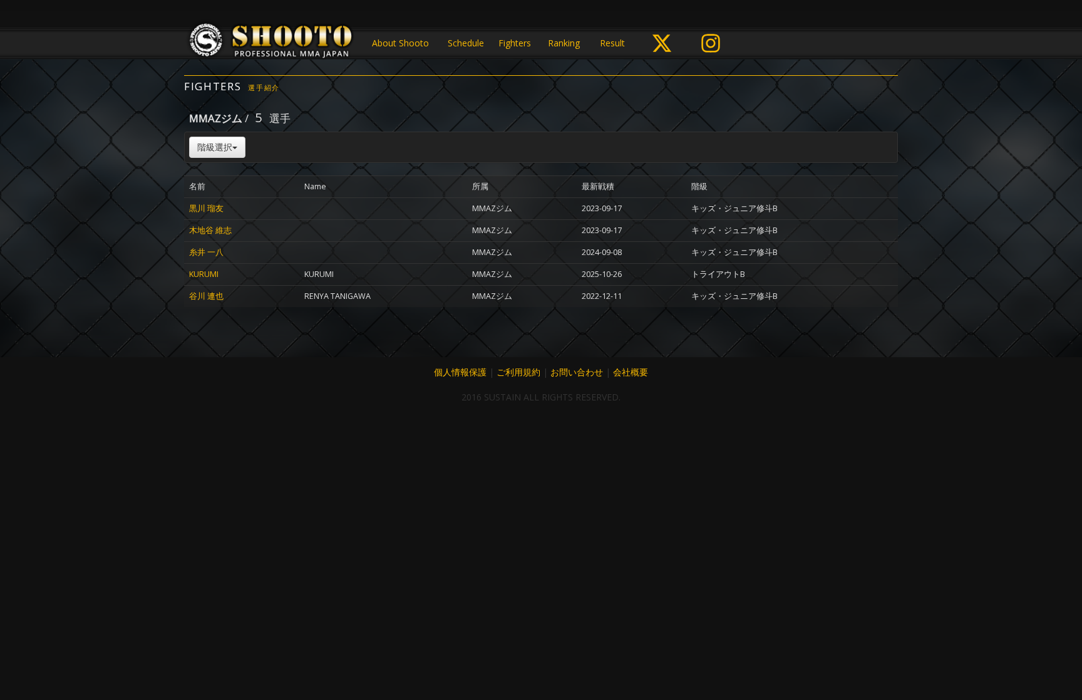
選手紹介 (264, 87)
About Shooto (400, 43)
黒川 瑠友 (206, 208)
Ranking (564, 43)
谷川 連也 (206, 296)
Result (612, 43)
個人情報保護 (460, 372)
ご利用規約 (518, 372)
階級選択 (214, 147)
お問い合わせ (576, 372)
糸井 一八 (206, 252)
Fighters (514, 43)
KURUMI (204, 274)
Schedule (466, 43)
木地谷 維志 (210, 230)
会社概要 (630, 372)
